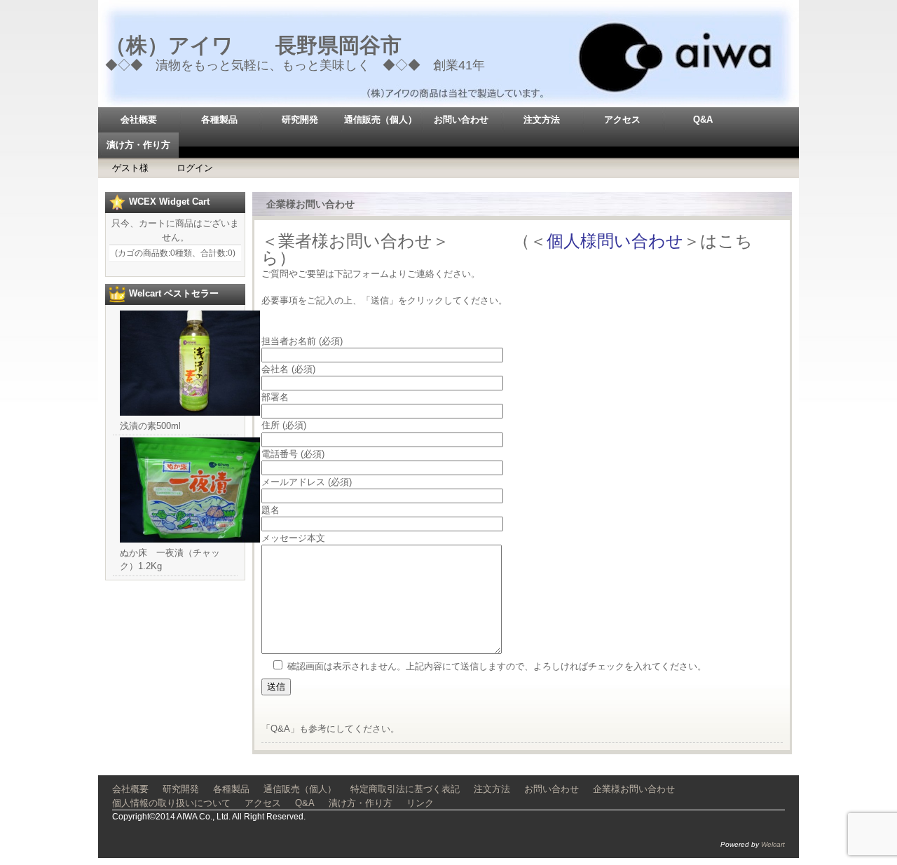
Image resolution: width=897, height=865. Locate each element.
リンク (420, 803)
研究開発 (300, 119)
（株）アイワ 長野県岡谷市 (253, 45)
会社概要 (139, 119)
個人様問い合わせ (615, 240)
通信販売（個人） (380, 119)
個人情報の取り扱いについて (171, 803)
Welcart (773, 844)
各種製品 (219, 119)
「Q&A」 (280, 728)
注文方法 (541, 119)
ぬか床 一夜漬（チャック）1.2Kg (170, 559)
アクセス (622, 119)
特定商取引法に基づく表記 (405, 789)
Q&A (703, 119)
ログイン (195, 168)
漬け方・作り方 (138, 144)
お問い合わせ (461, 119)
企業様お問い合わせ (634, 789)
